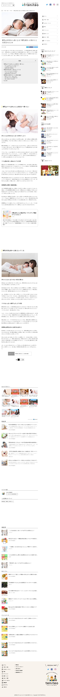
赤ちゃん (11, 501)
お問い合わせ (18, 668)
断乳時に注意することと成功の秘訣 (12, 75)
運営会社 (17, 664)
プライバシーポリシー (19, 666)
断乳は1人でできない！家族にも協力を (11, 76)
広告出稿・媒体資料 (19, 670)
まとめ (5, 80)
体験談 (4, 501)
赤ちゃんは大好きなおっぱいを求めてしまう (12, 65)
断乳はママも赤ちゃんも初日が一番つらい (14, 64)
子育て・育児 (6, 10)
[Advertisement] (10, 513)
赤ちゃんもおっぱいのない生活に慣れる (11, 71)
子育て (11, 10)
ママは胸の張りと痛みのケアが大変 (10, 66)
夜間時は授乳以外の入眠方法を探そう (11, 73)
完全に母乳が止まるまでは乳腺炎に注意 (11, 77)
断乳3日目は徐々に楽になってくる (12, 69)
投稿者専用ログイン (19, 672)
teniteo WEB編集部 (9, 492)
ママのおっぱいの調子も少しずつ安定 (11, 72)
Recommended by (30, 419)
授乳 (7, 501)
